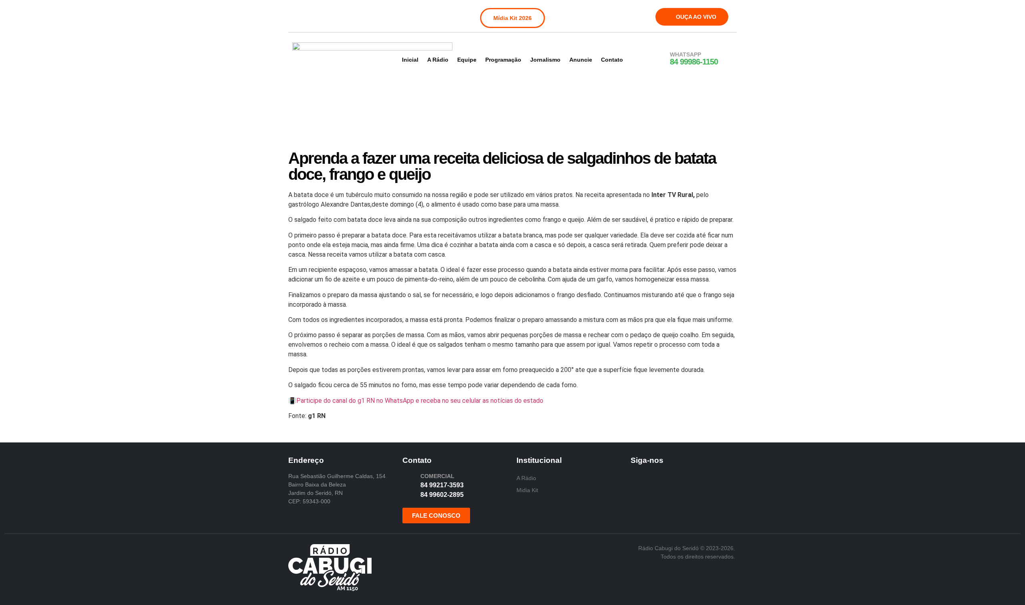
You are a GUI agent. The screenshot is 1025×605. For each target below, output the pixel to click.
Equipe (466, 59)
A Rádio (437, 59)
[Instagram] (316, 15)
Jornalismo (545, 59)
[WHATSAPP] (659, 58)
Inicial (410, 59)
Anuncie (580, 59)
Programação (503, 59)
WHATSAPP (685, 54)
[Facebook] (299, 15)
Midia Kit (527, 490)
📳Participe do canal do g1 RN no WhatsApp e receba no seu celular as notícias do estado (415, 400)
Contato (612, 59)
